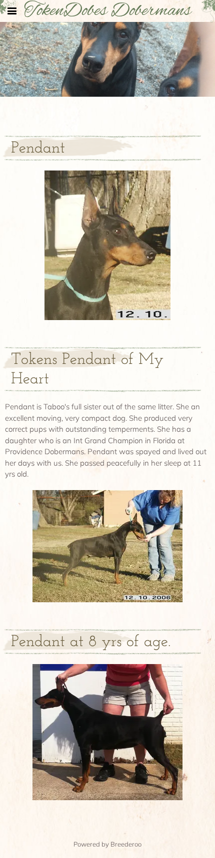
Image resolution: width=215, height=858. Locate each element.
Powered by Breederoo (108, 844)
